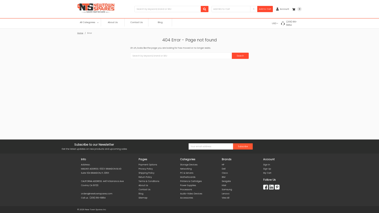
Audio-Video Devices (191, 193)
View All (225, 197)
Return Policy (145, 177)
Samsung (227, 189)
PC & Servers (186, 172)
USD (274, 23)
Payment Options (148, 164)
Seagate (226, 181)
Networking (186, 168)
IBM (223, 177)
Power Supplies (188, 185)
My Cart (267, 172)
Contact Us (136, 22)
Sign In (266, 164)
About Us (113, 22)
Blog (160, 22)
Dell (223, 168)
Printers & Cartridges (191, 181)
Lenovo (225, 193)
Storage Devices (188, 164)
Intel (224, 185)
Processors (186, 189)
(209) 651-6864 (291, 23)
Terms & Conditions (149, 181)
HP (223, 164)
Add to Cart (265, 9)
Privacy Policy (146, 168)
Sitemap (143, 197)
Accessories (186, 197)
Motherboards (187, 177)
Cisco (225, 172)
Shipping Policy (146, 172)
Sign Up (267, 168)
